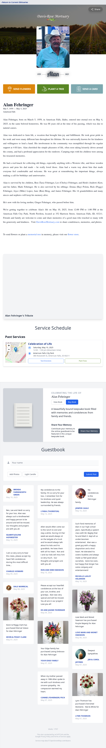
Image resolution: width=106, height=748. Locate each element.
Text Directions (46, 361)
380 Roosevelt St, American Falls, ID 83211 (51, 355)
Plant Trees (83, 361)
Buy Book (72, 402)
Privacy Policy (46, 736)
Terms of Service (60, 736)
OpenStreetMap (56, 741)
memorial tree (34, 234)
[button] (15, 349)
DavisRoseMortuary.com (47, 221)
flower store (73, 234)
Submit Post (91, 474)
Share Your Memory (89, 431)
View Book (58, 402)
